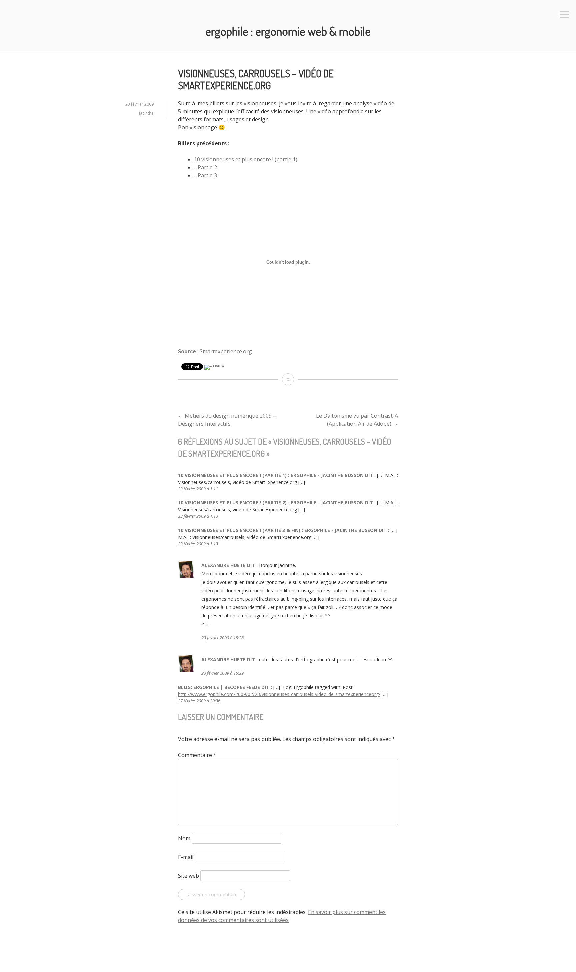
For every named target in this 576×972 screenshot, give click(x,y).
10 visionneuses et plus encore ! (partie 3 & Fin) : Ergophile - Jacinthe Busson (277, 530)
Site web (188, 875)
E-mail (185, 857)
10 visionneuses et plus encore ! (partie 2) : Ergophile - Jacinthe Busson (271, 502)
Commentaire (197, 755)
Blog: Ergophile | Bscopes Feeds (219, 687)
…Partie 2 (205, 167)
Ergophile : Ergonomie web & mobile (288, 31)
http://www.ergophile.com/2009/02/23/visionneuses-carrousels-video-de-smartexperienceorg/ (279, 694)
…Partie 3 (205, 175)
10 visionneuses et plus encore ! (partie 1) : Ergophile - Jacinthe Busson (271, 475)
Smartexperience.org (226, 351)
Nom (184, 838)
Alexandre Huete (223, 565)
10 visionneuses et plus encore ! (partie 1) (245, 159)
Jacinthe (146, 113)
